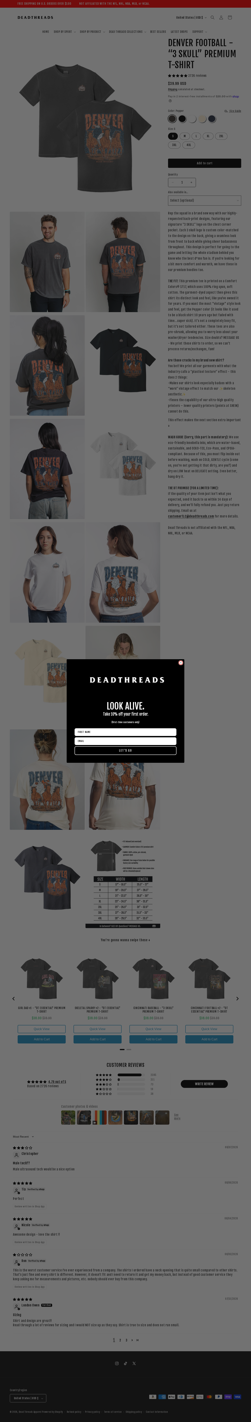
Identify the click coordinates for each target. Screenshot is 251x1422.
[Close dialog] (181, 663)
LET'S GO (125, 750)
